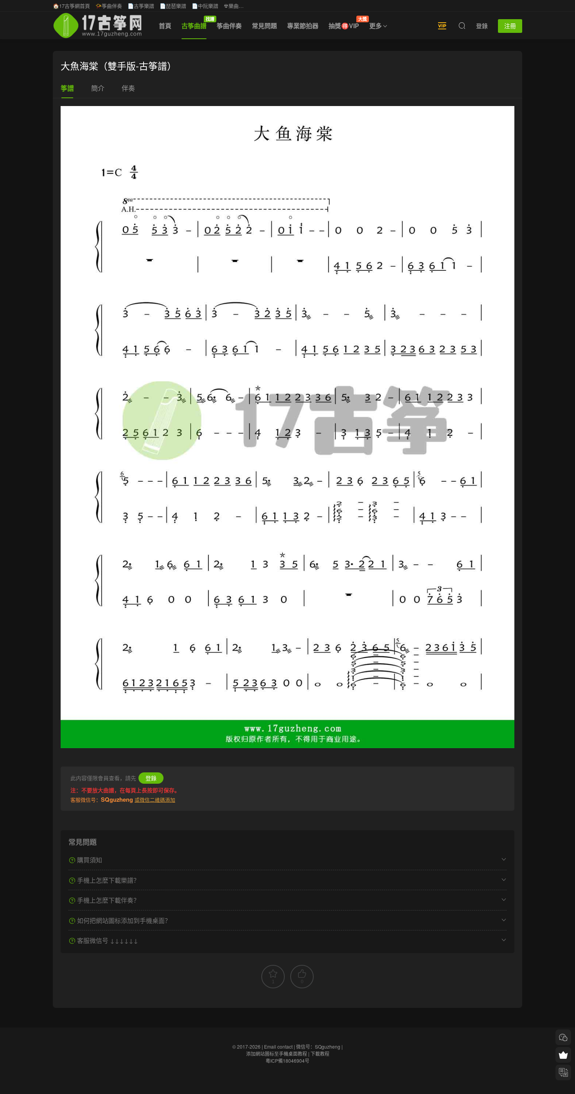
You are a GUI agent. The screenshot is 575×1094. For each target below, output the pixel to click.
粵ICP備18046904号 (287, 1060)
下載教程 (320, 1053)
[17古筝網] (97, 25)
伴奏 (128, 88)
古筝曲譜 (196, 23)
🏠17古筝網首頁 (71, 5)
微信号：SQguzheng (318, 1046)
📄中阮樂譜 (205, 5)
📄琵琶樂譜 (173, 5)
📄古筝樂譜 (141, 5)
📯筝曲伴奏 (108, 5)
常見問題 (264, 25)
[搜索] (462, 25)
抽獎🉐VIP (346, 23)
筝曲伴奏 (229, 25)
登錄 (151, 778)
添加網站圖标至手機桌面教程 (276, 1053)
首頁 (165, 25)
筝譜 (67, 88)
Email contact (278, 1046)
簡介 (97, 88)
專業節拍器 (302, 25)
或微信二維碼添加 (155, 799)
